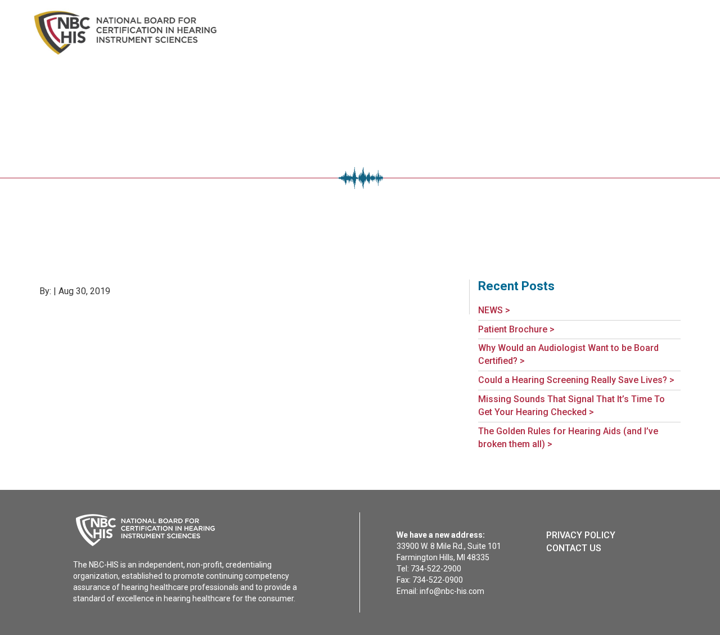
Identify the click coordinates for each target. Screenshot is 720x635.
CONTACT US (573, 548)
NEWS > (494, 310)
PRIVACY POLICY (580, 535)
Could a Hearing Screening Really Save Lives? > (576, 380)
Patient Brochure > (516, 329)
